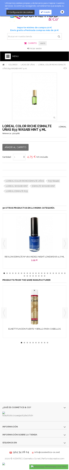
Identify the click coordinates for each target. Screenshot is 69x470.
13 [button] (38, 273)
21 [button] (62, 273)
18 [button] (53, 273)
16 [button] (47, 273)
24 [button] (27, 276)
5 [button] (15, 273)
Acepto (46, 12)
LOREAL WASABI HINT (17, 186)
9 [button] (27, 273)
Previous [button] (4, 243)
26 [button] (33, 276)
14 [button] (41, 273)
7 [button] (21, 273)
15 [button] (44, 273)
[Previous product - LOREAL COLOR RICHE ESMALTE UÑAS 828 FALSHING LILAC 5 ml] (64, 68)
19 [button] (56, 273)
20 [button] (59, 273)
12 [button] (36, 273)
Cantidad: (6, 157)
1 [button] (4, 273)
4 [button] (12, 273)
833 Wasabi (53, 181)
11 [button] (33, 273)
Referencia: (7, 133)
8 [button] (24, 273)
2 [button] (7, 273)
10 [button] (30, 273)
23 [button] (24, 276)
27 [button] (36, 276)
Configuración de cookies (21, 12)
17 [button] (50, 273)
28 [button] (38, 276)
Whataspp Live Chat (56, 466)
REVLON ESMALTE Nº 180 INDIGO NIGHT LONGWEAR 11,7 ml (34, 257)
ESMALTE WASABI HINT (43, 186)
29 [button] (41, 276)
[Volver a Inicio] (3, 65)
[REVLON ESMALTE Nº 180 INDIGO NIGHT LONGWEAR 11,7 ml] (34, 235)
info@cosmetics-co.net (47, 452)
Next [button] (65, 243)
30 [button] (44, 276)
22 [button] (64, 273)
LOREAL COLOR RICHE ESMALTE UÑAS (25, 181)
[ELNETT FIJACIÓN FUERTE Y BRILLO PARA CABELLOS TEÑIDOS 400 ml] (34, 307)
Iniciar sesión (35, 48)
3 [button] (10, 273)
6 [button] (18, 273)
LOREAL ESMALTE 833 (17, 191)
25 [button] (30, 276)
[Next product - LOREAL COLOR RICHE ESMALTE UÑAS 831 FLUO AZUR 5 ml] (66, 68)
